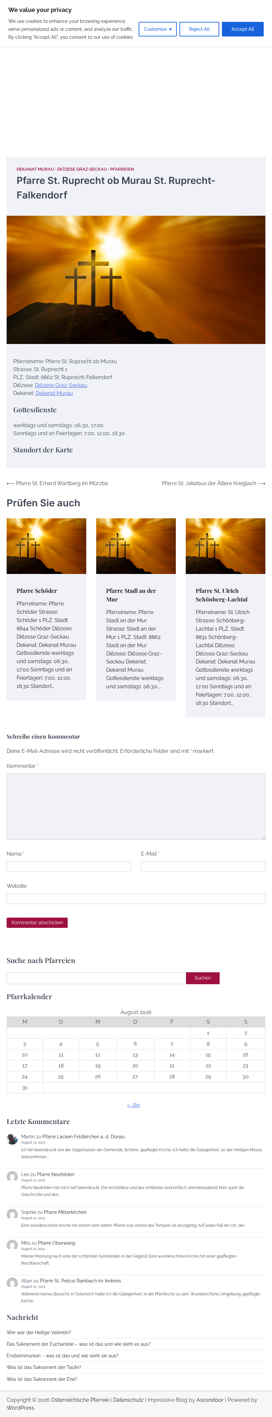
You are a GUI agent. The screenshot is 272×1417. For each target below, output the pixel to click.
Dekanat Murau (35, 169)
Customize (155, 29)
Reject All (199, 29)
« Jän (133, 1105)
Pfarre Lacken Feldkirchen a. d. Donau (83, 1136)
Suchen (203, 978)
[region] (136, 23)
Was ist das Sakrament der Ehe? (42, 1379)
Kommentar (23, 766)
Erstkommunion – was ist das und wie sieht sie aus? (62, 1355)
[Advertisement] (136, 93)
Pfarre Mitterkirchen (65, 1212)
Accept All (243, 29)
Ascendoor (210, 1400)
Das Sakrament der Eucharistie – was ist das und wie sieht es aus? (79, 1344)
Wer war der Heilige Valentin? (39, 1332)
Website (17, 886)
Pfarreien (122, 169)
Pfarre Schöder (37, 590)
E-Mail (150, 854)
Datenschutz (128, 1400)
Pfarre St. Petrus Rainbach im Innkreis (80, 1280)
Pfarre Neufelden (55, 1174)
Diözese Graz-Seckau (82, 169)
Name (16, 854)
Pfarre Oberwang (56, 1243)
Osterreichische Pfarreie (80, 1400)
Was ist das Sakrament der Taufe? (44, 1367)
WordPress (20, 1408)
